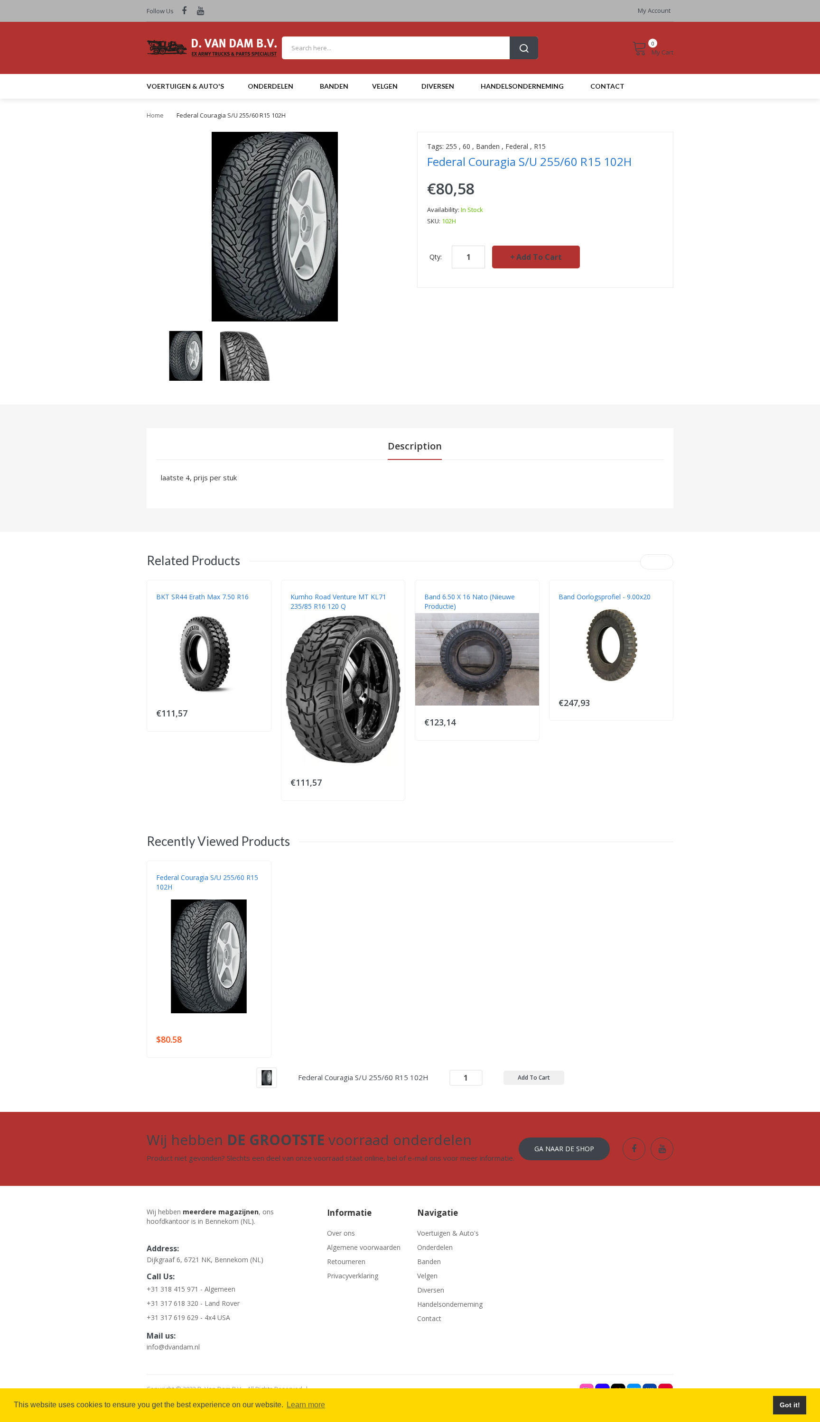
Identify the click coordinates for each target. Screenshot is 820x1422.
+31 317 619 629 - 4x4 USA (188, 1317)
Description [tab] (415, 446)
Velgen (427, 1275)
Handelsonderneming (450, 1304)
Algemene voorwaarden (364, 1247)
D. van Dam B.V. (178, 896)
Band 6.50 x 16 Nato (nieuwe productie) (469, 601)
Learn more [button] (306, 1405)
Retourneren (346, 1261)
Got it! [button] (790, 1405)
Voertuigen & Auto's (448, 1233)
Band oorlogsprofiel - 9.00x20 (605, 596)
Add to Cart (539, 257)
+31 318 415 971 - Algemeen (191, 1289)
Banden (488, 146)
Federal (516, 146)
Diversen (430, 1289)
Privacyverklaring (352, 1275)
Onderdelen (435, 1247)
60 (466, 146)
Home (155, 115)
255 (451, 146)
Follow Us (160, 11)
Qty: (435, 256)
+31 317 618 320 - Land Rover (193, 1303)
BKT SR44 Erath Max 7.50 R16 (202, 596)
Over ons (341, 1233)
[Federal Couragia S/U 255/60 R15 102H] (186, 354)
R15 (540, 146)
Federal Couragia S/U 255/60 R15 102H (207, 882)
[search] (410, 48)
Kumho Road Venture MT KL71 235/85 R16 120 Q (338, 601)
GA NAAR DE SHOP (564, 1148)
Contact (429, 1318)
